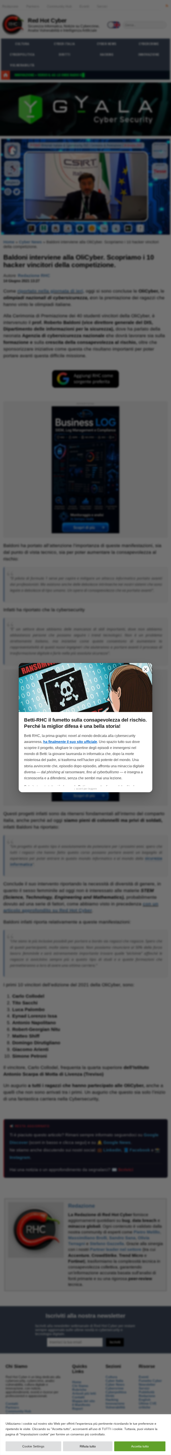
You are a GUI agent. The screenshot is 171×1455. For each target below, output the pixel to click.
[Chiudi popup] (145, 669)
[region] (85, 1434)
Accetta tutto (140, 1446)
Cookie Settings (33, 1446)
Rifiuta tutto (88, 1446)
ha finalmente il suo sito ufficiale (70, 742)
